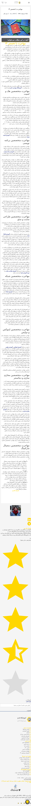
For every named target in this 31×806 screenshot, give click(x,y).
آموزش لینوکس (17, 347)
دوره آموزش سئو (25, 272)
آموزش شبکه (9, 291)
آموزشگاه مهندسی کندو (15, 87)
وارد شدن (28, 701)
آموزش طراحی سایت (11, 271)
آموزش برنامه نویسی (9, 151)
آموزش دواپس (9, 347)
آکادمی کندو (28, 797)
